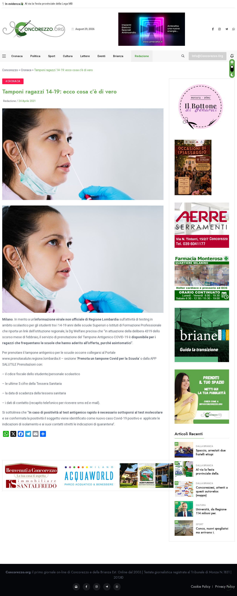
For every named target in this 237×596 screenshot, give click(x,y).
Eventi (101, 56)
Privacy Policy (225, 586)
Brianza (118, 56)
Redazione (142, 56)
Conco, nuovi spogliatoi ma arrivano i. (212, 530)
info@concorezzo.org (207, 56)
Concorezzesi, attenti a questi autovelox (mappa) (212, 491)
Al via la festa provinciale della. (207, 471)
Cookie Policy (200, 586)
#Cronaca (12, 81)
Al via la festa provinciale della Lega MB (49, 3)
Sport (51, 56)
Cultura (68, 56)
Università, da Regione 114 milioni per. (211, 511)
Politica (35, 56)
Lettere (85, 56)
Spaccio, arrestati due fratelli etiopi (211, 452)
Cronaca (17, 56)
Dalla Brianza (204, 446)
